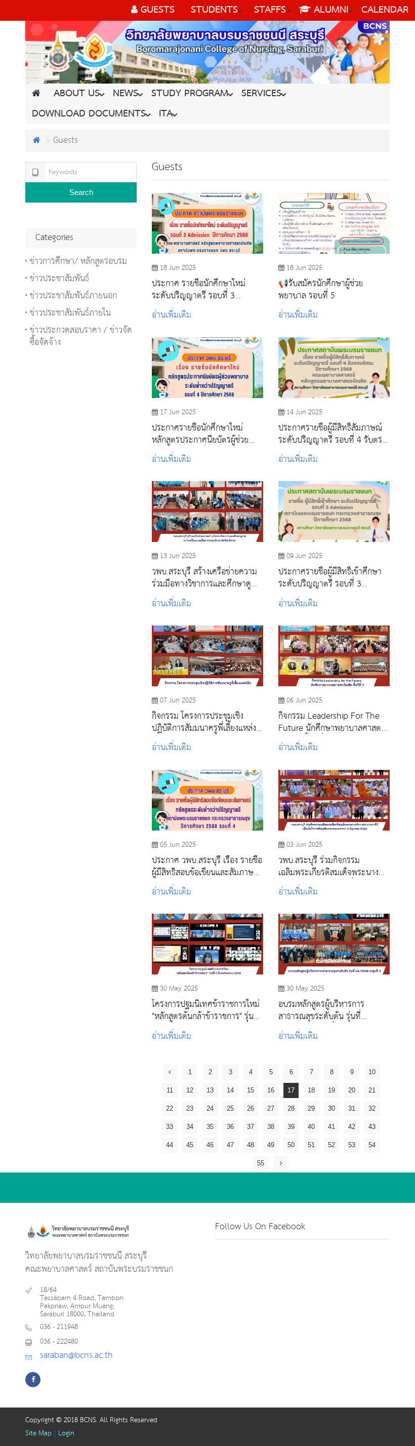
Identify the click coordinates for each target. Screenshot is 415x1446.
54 (372, 1145)
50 (291, 1145)
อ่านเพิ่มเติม (171, 315)
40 (311, 1126)
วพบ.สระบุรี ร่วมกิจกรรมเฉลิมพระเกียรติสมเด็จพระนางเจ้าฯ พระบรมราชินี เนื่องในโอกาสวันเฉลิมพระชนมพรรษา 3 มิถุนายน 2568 (331, 866)
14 (230, 1090)
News (125, 94)
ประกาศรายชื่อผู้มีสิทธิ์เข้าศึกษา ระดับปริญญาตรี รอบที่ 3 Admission (330, 578)
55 (260, 1163)
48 (250, 1145)
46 (210, 1145)
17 (291, 1090)
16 (270, 1090)
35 (210, 1126)
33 (169, 1126)
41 (331, 1126)
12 (189, 1090)
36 (230, 1126)
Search (81, 192)
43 (372, 1126)
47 (230, 1145)
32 (372, 1108)
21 (372, 1090)
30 (331, 1108)
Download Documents (89, 114)
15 (250, 1090)
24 (210, 1108)
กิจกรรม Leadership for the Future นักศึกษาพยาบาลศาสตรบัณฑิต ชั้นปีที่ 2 (331, 722)
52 (331, 1145)
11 (170, 1090)
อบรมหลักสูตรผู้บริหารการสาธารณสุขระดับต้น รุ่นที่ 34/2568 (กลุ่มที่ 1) (321, 1010)
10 (372, 1072)
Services (261, 94)
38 (270, 1126)
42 (351, 1126)
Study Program (189, 94)
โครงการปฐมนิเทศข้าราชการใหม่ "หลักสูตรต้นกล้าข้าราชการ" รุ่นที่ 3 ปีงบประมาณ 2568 (206, 1010)
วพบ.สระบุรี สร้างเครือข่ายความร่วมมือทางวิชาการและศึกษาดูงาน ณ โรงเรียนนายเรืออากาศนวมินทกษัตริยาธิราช (205, 578)
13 (210, 1090)
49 (270, 1145)
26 (250, 1108)
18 (311, 1090)
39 (291, 1126)
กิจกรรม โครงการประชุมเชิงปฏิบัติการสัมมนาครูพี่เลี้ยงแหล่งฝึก (204, 722)
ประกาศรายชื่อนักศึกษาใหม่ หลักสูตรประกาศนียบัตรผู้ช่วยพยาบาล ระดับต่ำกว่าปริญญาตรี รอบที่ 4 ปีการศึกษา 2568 (205, 434)
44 (169, 1145)
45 (189, 1145)
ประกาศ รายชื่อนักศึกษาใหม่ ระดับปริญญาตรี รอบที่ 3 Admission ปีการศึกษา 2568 (201, 289)
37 (250, 1126)
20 (351, 1090)
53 (351, 1145)
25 (230, 1108)
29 (311, 1108)
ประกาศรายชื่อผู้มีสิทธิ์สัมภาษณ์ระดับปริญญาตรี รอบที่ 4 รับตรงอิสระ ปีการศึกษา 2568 (332, 434)
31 (351, 1108)
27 (270, 1108)
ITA (166, 114)
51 (311, 1145)
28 (291, 1108)
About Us (77, 94)
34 (189, 1126)
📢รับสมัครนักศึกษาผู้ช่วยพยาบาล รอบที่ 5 (320, 289)
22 (169, 1108)
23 (189, 1108)
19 (331, 1090)
